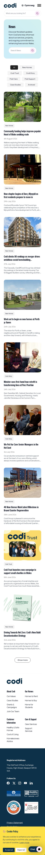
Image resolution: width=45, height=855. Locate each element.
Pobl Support (30, 79)
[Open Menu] (39, 5)
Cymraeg (29, 5)
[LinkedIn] (31, 783)
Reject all (21, 850)
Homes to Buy (31, 700)
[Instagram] (19, 783)
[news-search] (32, 50)
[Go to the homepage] (10, 5)
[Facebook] (8, 783)
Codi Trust (14, 73)
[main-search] (37, 13)
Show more (23, 660)
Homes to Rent (31, 696)
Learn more (24, 842)
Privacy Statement (15, 822)
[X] (13, 783)
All (14, 67)
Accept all (9, 850)
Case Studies (15, 85)
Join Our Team (13, 711)
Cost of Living (12, 734)
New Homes (27, 67)
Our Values (11, 696)
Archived (31, 85)
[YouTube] (25, 783)
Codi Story (30, 73)
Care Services (31, 724)
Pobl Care (14, 79)
